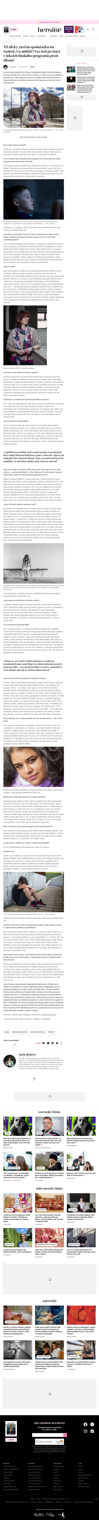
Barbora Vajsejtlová (72, 1145)
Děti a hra (9, 1209)
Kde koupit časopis (83, 1478)
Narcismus (56, 1469)
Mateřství (55, 1472)
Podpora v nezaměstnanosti (10, 1469)
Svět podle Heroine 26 (69, 28)
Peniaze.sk (59, 1502)
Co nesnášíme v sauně (34, 1478)
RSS (68, 1499)
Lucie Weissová (71, 1369)
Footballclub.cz (68, 1502)
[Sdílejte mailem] (57, 1043)
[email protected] (49, 1015)
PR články (81, 1481)
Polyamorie (56, 1483)
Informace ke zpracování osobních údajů (54, 1499)
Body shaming (57, 1481)
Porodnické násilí (11, 1322)
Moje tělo (41, 1168)
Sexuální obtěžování (12, 1168)
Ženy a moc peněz (79, 28)
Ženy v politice (57, 1489)
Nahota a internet (44, 1356)
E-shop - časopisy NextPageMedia (83, 1502)
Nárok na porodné (8, 1472)
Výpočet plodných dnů (9, 1466)
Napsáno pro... (74, 1356)
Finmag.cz (33, 1502)
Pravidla (38, 1499)
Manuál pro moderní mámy (85, 1475)
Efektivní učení (74, 1244)
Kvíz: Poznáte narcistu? (34, 1483)
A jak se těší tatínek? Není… (35, 1466)
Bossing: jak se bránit (34, 1489)
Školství (51, 1032)
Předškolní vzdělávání (19, 1032)
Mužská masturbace (33, 1475)
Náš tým (80, 1469)
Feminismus (56, 1475)
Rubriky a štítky (82, 1483)
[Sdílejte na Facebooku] (43, 1043)
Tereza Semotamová (9, 1369)
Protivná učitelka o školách (35, 1469)
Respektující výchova (38, 1032)
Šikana (32, 67)
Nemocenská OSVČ (8, 1481)
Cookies (32, 1499)
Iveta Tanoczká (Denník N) (42, 1147)
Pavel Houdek (7, 1180)
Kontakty (80, 1472)
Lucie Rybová (27, 1054)
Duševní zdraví (57, 1486)
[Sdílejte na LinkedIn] (52, 1043)
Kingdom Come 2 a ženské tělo (36, 1486)
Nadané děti (41, 1209)
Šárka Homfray (71, 1178)
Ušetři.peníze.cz (49, 1502)
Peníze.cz (40, 1502)
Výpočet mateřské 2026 (9, 1486)
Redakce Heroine (8, 1147)
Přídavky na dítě (7, 1475)
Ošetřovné (6, 1478)
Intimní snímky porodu (34, 1472)
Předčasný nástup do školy (47, 1244)
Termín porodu (7, 1483)
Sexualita (55, 1478)
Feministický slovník (83, 1486)
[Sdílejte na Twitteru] (48, 1043)
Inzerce (80, 1466)
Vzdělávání (73, 1209)
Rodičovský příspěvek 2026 (10, 1489)
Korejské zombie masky (34, 1481)
